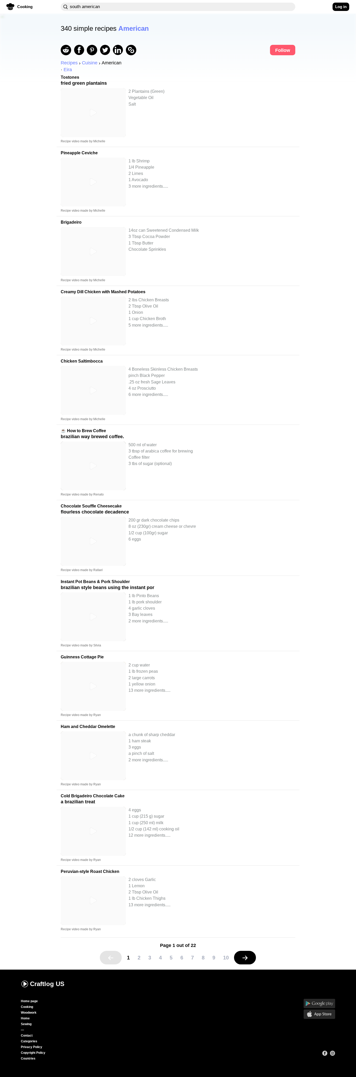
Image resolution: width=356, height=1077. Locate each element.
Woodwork (28, 1012)
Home (25, 1018)
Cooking (27, 1006)
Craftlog (47, 983)
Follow (282, 50)
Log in (341, 6)
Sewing (26, 1024)
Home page (29, 1001)
